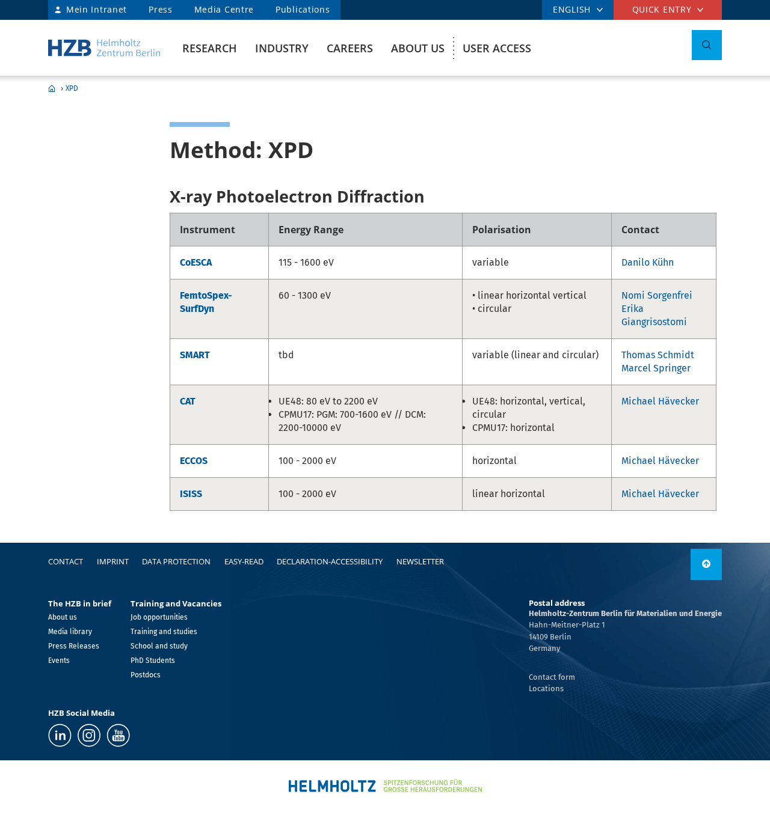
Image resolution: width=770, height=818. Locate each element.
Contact (65, 561)
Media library (70, 631)
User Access (497, 48)
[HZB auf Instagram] (89, 735)
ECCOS (194, 460)
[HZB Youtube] (118, 735)
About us (418, 48)
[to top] (706, 564)
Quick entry (662, 9)
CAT (188, 401)
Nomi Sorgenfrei (656, 295)
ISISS (191, 493)
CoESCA (196, 262)
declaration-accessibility (330, 561)
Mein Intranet (96, 9)
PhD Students (153, 660)
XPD (72, 88)
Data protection (176, 561)
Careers (350, 48)
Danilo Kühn (647, 262)
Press (161, 9)
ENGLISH (572, 9)
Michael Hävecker (660, 401)
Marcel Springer (656, 368)
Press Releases (73, 646)
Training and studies (164, 631)
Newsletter (420, 561)
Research (209, 48)
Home (51, 88)
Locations (546, 688)
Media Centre (224, 9)
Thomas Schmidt (657, 355)
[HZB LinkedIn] (60, 735)
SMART (195, 355)
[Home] (104, 47)
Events (59, 660)
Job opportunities (159, 617)
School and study (159, 646)
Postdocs (146, 675)
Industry (282, 48)
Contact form (552, 677)
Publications (303, 9)
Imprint (113, 561)
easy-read (243, 561)
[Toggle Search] (707, 45)
